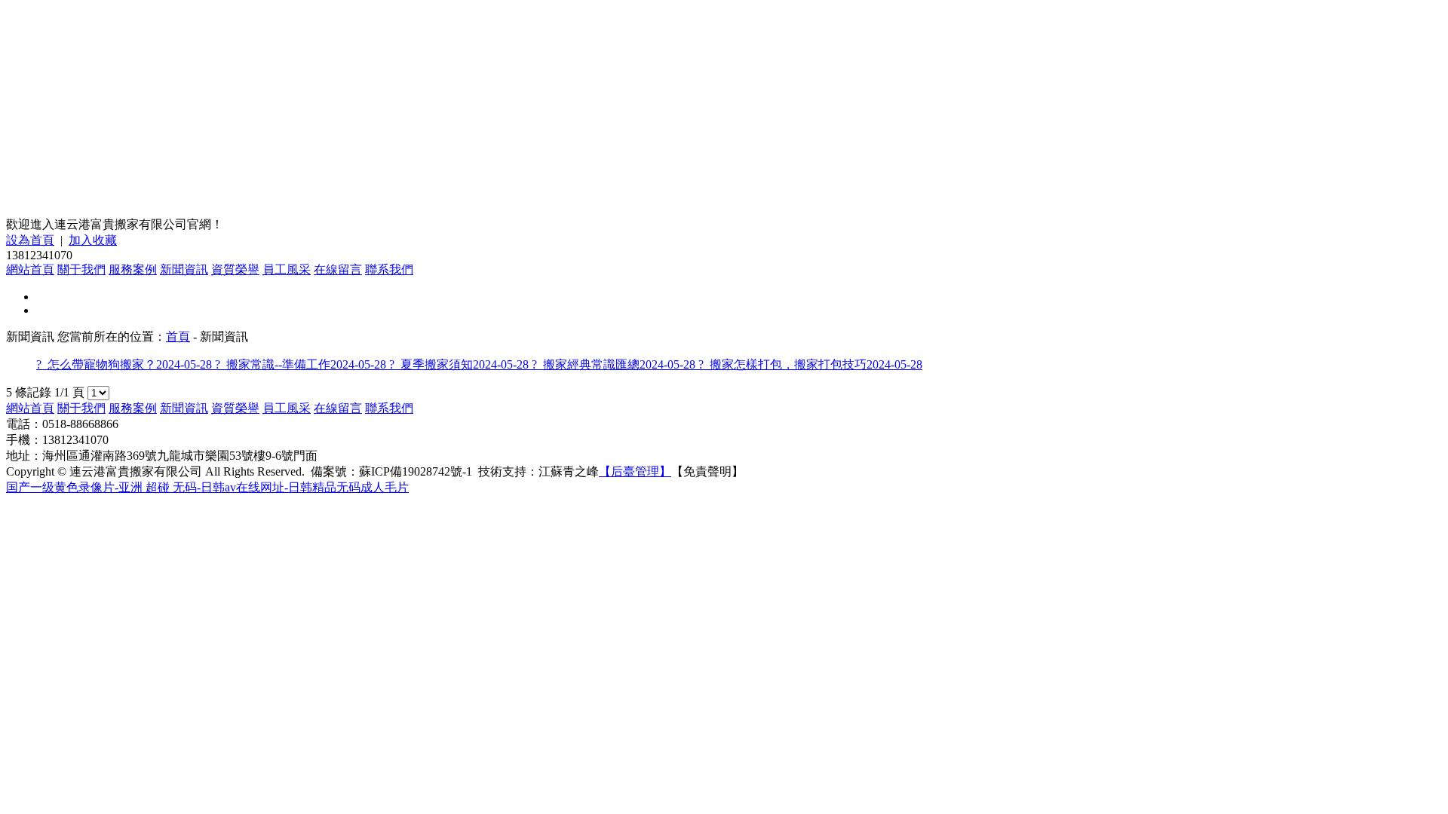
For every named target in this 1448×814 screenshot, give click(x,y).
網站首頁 (30, 269)
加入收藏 (93, 240)
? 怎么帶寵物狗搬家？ (124, 364)
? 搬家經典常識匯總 (613, 364)
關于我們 (81, 269)
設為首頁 (30, 240)
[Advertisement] (724, 111)
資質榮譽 (235, 269)
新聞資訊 (184, 269)
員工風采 (286, 269)
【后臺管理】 (635, 471)
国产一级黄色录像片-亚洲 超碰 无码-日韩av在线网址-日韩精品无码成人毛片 (207, 487)
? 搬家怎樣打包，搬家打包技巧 (810, 364)
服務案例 (133, 269)
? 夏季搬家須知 (459, 364)
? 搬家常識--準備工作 (300, 364)
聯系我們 (389, 269)
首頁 (178, 336)
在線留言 (338, 269)
